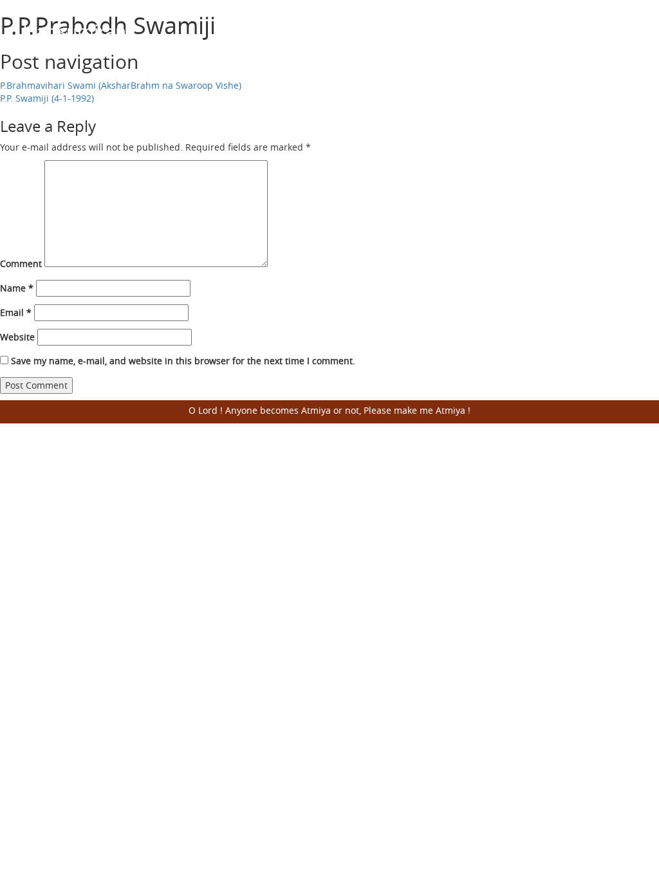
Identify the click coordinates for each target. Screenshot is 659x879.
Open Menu (620, 41)
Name (16, 288)
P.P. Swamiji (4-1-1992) (47, 98)
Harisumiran (74, 31)
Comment (21, 263)
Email (16, 312)
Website (17, 337)
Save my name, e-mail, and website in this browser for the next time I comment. (183, 361)
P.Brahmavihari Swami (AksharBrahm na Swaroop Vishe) (120, 85)
